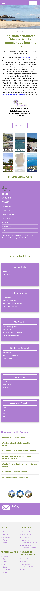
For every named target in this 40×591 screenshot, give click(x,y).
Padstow (6, 218)
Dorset (5, 413)
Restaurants (7, 353)
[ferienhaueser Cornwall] (8, 142)
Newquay (6, 210)
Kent (4, 564)
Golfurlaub (6, 275)
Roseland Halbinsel (9, 301)
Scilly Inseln (7, 298)
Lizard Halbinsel (9, 214)
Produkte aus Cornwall (10, 355)
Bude (4, 230)
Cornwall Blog (8, 358)
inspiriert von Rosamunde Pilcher (29, 547)
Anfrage (33, 3)
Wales (5, 540)
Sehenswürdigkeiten (10, 327)
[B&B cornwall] (20, 162)
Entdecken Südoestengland (12, 306)
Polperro (6, 226)
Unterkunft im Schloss (29, 543)
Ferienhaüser (7, 381)
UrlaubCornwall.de (26, 57)
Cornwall (6, 407)
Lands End (6, 198)
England (6, 534)
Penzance (6, 206)
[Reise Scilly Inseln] (32, 162)
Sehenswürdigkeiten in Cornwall (14, 94)
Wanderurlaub (7, 272)
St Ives (5, 194)
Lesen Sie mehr (20, 125)
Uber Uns (25, 558)
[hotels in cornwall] (32, 142)
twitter (20, 494)
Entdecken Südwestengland (12, 303)
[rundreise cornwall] (20, 142)
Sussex (5, 567)
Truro (5, 222)
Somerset (6, 416)
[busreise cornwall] (8, 162)
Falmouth (6, 202)
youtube (28, 494)
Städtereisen (26, 534)
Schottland (6, 537)
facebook (11, 494)
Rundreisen (7, 384)
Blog (23, 569)
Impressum (26, 564)
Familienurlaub (27, 532)
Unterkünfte (7, 329)
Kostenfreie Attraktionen (11, 335)
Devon (5, 410)
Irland (5, 543)
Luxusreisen (26, 540)
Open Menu (3, 3)
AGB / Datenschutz (28, 567)
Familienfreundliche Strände (12, 332)
